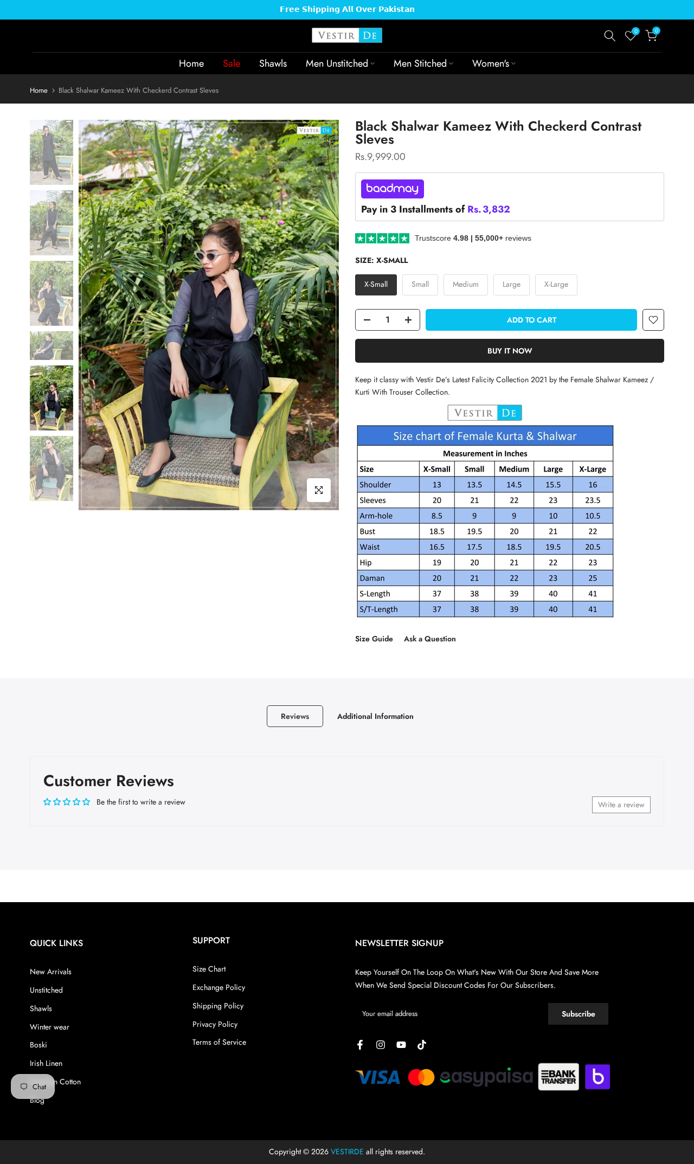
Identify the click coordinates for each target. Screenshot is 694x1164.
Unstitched (46, 990)
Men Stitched (420, 63)
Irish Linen (46, 1063)
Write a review (621, 804)
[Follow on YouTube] (401, 1044)
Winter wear (49, 1026)
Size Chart (209, 968)
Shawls (273, 63)
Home (191, 63)
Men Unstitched (337, 63)
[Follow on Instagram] (380, 1044)
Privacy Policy (214, 1024)
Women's (490, 63)
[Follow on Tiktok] (422, 1044)
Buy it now (509, 350)
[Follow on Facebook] (360, 1044)
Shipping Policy (217, 1005)
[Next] (320, 315)
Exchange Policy (218, 987)
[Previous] (97, 315)
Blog (37, 1100)
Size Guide (374, 638)
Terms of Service (219, 1042)
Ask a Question (430, 638)
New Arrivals (51, 971)
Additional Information (375, 716)
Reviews (295, 716)
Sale (231, 63)
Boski (38, 1044)
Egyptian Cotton (55, 1081)
